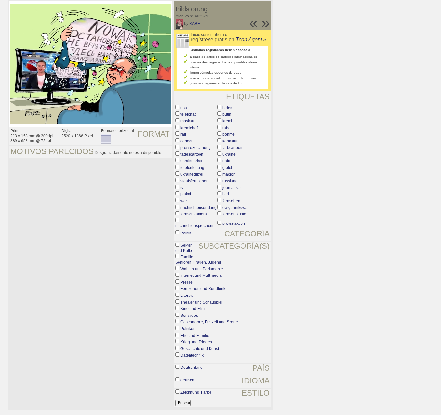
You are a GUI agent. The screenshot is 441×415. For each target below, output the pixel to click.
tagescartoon (191, 154)
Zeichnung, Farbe (195, 392)
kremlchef (189, 128)
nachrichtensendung (198, 207)
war (183, 201)
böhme (228, 134)
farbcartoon (232, 147)
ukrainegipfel (191, 174)
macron (229, 174)
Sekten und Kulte (184, 248)
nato (226, 161)
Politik (185, 233)
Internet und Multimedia (201, 275)
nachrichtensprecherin (195, 225)
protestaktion (233, 223)
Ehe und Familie (194, 335)
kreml (227, 121)
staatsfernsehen (194, 181)
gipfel (227, 167)
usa (183, 108)
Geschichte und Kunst (199, 349)
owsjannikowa (235, 207)
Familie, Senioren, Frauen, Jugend (198, 260)
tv (181, 187)
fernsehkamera (193, 214)
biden (227, 108)
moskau (187, 121)
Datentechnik (192, 355)
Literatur (187, 295)
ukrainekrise (191, 161)
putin (226, 114)
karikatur (230, 141)
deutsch (187, 380)
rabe (226, 128)
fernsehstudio (234, 214)
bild (225, 194)
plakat (185, 194)
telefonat (188, 114)
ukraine (229, 154)
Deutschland (191, 367)
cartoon (187, 141)
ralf (183, 134)
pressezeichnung (195, 147)
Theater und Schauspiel (201, 302)
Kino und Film (192, 308)
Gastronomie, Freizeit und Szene (209, 322)
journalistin (232, 187)
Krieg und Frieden (196, 342)
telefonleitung (192, 167)
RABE (194, 23)
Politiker (187, 329)
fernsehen (231, 201)
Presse (186, 282)
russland (230, 181)
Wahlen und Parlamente (201, 269)
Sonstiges (189, 315)
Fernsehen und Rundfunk (202, 288)
